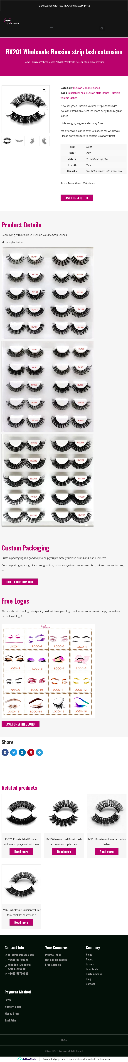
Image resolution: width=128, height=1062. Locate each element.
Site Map (64, 1040)
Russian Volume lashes (43, 61)
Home (27, 61)
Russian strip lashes (97, 93)
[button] (77, 198)
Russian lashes (76, 93)
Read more (21, 851)
